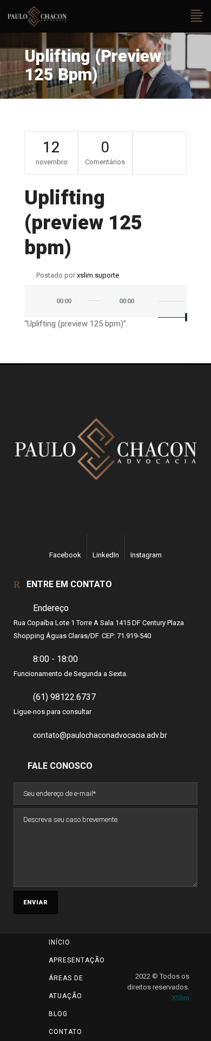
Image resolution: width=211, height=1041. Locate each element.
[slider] (170, 301)
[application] (105, 306)
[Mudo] (149, 302)
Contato (65, 1032)
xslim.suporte (98, 275)
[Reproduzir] (47, 302)
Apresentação (77, 960)
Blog (58, 1014)
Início (59, 942)
